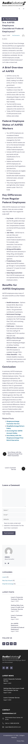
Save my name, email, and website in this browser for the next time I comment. (14, 525)
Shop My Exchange (10, 19)
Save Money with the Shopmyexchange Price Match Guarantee (15, 438)
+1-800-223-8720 (14, 723)
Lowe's (4, 577)
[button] (19, 8)
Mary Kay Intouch (7, 580)
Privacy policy (20, 741)
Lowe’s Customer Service (10, 468)
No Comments (16, 35)
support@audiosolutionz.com (13, 727)
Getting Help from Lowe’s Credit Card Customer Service (17, 607)
